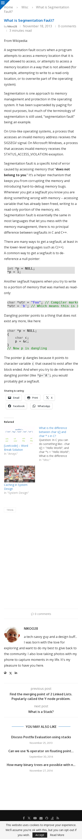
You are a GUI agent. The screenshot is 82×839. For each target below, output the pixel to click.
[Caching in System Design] (19, 474)
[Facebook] (24, 818)
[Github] (46, 818)
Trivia (10, 509)
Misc (24, 7)
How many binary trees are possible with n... (41, 765)
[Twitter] (29, 818)
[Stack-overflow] (52, 818)
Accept (39, 835)
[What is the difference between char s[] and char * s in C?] (56, 444)
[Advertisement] (41, 562)
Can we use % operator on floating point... (41, 751)
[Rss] (58, 818)
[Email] (41, 818)
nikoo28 (12, 26)
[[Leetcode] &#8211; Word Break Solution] (19, 435)
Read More (57, 835)
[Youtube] (35, 818)
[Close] (5, 5)
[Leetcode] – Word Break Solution (16, 448)
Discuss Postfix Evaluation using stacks (41, 737)
